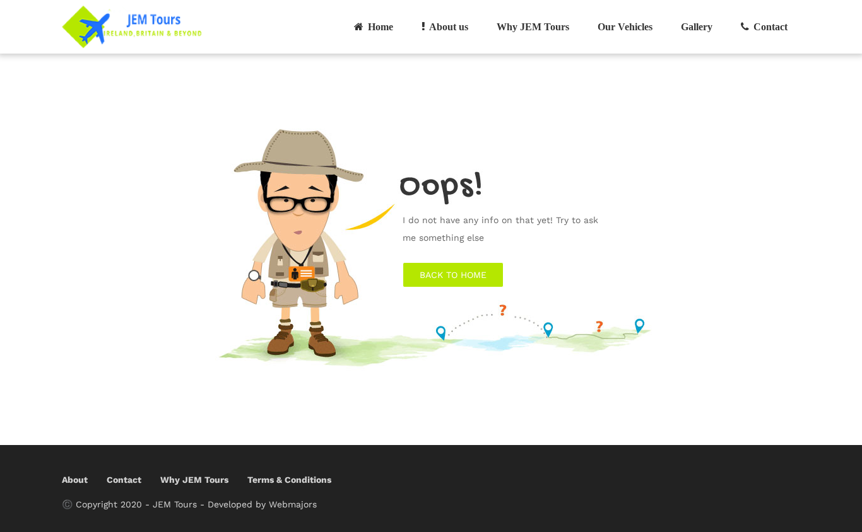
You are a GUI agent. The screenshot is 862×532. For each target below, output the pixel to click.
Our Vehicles (625, 26)
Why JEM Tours (533, 26)
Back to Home (453, 275)
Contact (769, 26)
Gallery (696, 26)
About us (447, 26)
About (75, 480)
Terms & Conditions (289, 480)
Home (379, 26)
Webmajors (293, 504)
